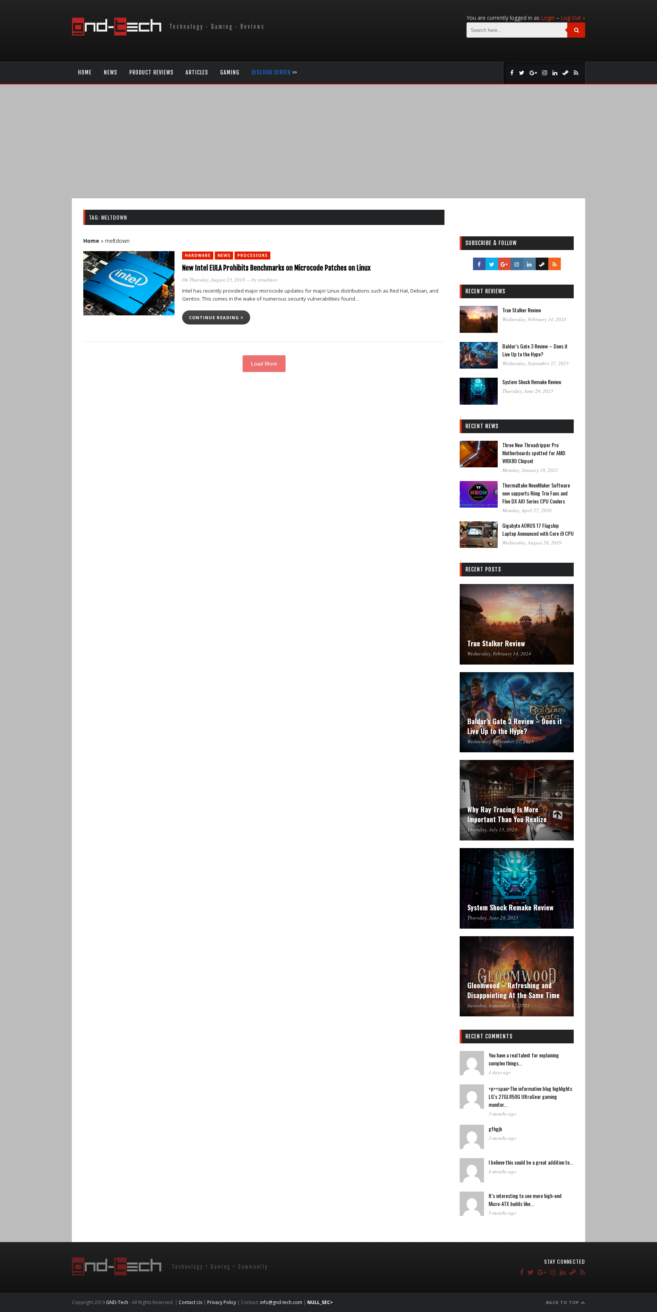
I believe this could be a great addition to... (531, 1162)
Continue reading (215, 317)
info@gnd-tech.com (281, 1302)
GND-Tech (117, 1302)
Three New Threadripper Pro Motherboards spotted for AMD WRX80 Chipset (533, 453)
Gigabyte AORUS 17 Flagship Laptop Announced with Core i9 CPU (538, 529)
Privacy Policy (221, 1302)
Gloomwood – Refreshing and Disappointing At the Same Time (513, 990)
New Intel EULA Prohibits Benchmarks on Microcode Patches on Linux (276, 268)
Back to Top (563, 1302)
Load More (264, 364)
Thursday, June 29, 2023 (527, 391)
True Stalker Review (521, 310)
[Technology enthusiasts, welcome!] (169, 33)
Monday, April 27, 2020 (527, 510)
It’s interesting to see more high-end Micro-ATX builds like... (525, 1200)
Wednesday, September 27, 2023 (535, 363)
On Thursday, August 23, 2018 (213, 279)
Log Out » (573, 17)
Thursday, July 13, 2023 (492, 829)
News (110, 72)
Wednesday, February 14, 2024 (534, 319)
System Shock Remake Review (531, 382)
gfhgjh (495, 1129)
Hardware (198, 255)
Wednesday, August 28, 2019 (532, 542)
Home (85, 72)
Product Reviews (151, 72)
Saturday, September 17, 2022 (498, 1005)
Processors (252, 255)
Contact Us (190, 1302)
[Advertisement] (328, 141)
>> (274, 72)
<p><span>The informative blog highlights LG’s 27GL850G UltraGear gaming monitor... (530, 1096)
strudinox (268, 279)
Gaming (230, 72)
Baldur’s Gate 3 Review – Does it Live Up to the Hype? (535, 350)
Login (548, 17)
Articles (197, 72)
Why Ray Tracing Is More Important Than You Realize (507, 814)
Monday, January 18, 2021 (530, 470)
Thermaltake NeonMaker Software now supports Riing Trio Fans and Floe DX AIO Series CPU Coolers (536, 493)
